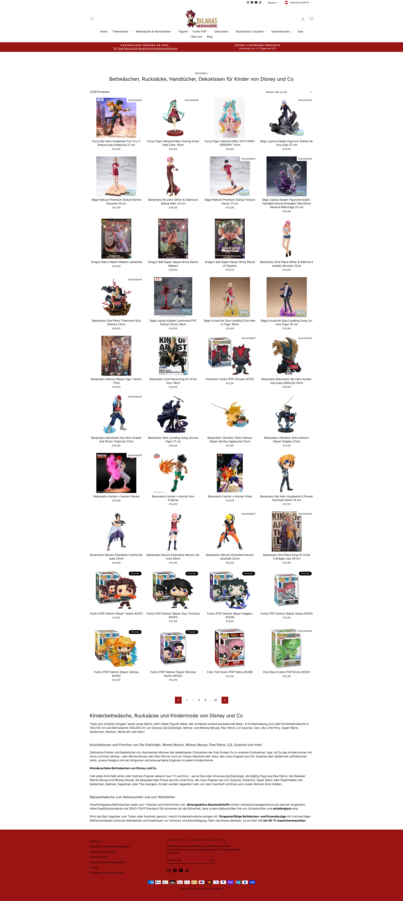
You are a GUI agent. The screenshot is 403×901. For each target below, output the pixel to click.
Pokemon (248, 780)
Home (104, 31)
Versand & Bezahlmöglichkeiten (108, 862)
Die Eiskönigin (150, 745)
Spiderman (97, 784)
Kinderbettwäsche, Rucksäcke (125, 715)
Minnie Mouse (173, 745)
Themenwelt (120, 31)
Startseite (201, 73)
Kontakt (94, 867)
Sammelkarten (281, 31)
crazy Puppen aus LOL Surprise (220, 780)
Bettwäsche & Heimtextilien (153, 31)
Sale (300, 31)
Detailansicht (116, 134)
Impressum (96, 841)
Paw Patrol (217, 745)
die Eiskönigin (235, 776)
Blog (210, 36)
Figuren (183, 31)
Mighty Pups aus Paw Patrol (268, 776)
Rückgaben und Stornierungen (107, 872)
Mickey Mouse (196, 745)
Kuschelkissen (100, 745)
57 (215, 700)
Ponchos (125, 745)
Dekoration (221, 31)
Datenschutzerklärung (102, 851)
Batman (111, 784)
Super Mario (265, 780)
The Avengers (148, 784)
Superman (125, 784)
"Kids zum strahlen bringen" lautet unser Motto (121, 724)
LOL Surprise (237, 745)
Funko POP (200, 31)
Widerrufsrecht (98, 856)
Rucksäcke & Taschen (250, 31)
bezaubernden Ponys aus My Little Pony (166, 780)
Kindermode (184, 715)
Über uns (196, 36)
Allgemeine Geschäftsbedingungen (110, 846)
